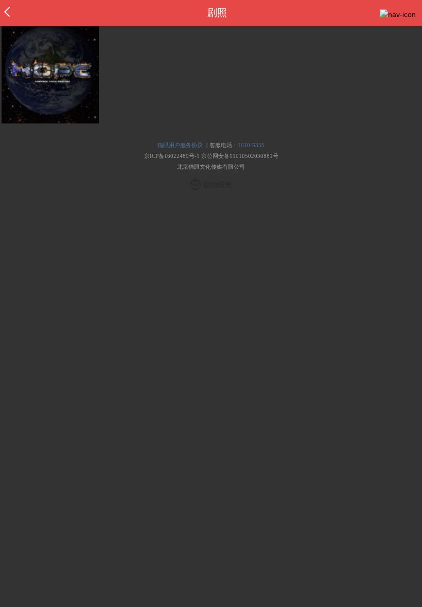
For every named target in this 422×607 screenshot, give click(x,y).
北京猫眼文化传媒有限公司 (211, 167)
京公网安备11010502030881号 (239, 156)
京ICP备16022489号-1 (172, 156)
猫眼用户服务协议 (180, 145)
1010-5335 (251, 145)
